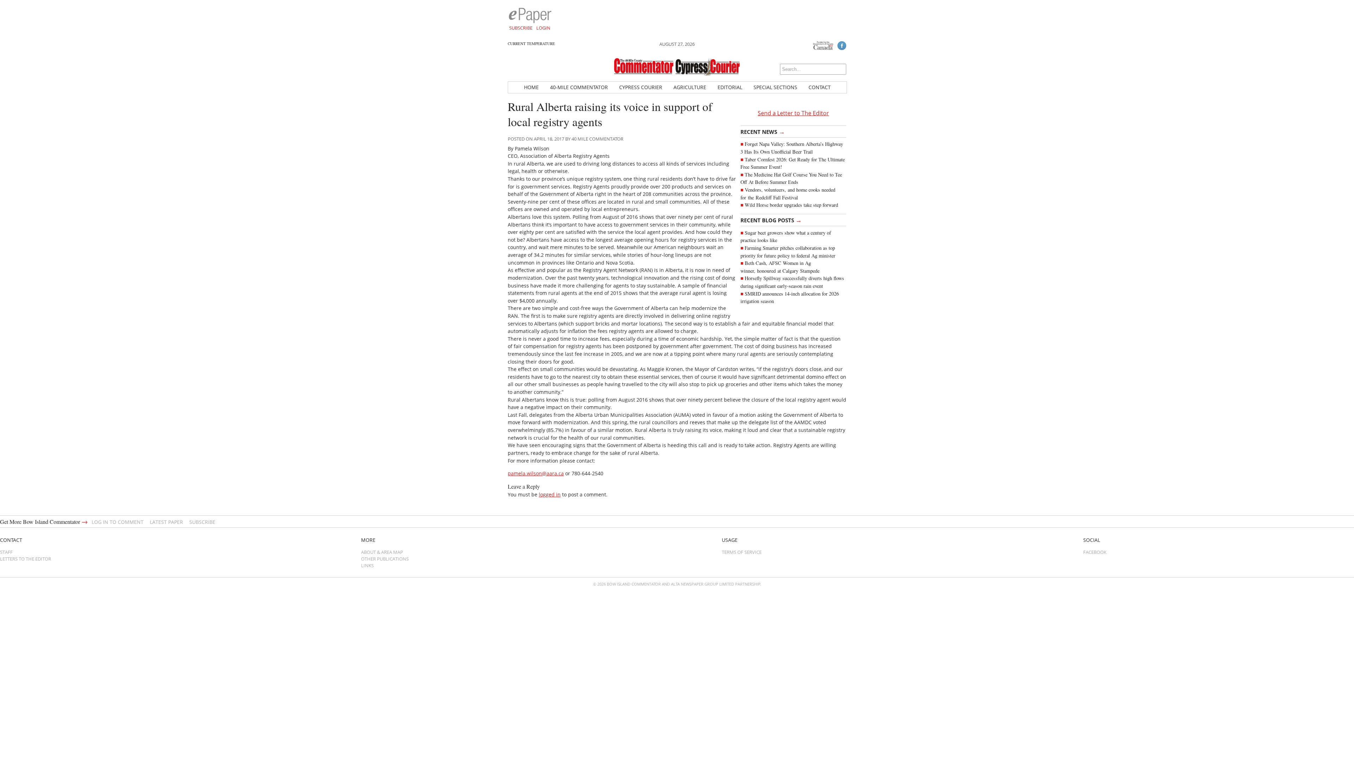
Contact (820, 87)
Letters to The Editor (25, 559)
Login (543, 28)
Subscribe (520, 28)
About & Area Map (382, 552)
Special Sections (775, 87)
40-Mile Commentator (579, 87)
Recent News (762, 131)
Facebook (1094, 552)
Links (367, 565)
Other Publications (385, 559)
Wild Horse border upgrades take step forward (791, 205)
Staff (6, 552)
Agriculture (689, 87)
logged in (550, 494)
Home (531, 87)
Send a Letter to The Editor (793, 113)
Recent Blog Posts (771, 220)
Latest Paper (166, 522)
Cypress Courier (640, 87)
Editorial (730, 87)
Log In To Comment (118, 522)
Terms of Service (742, 552)
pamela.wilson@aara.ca (536, 473)
